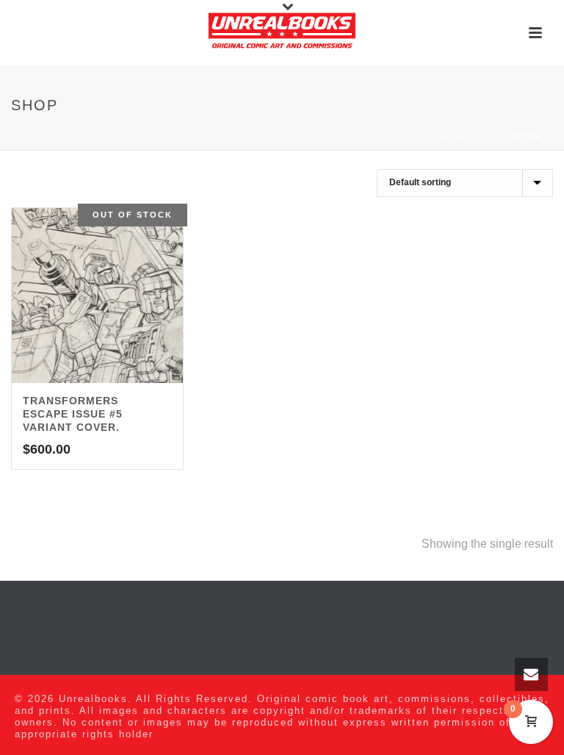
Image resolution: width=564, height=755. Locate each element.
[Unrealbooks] (282, 33)
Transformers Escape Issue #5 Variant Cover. (73, 414)
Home (452, 136)
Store (488, 136)
